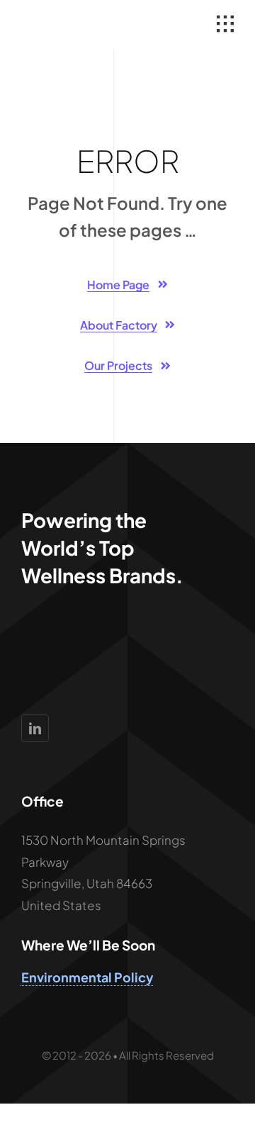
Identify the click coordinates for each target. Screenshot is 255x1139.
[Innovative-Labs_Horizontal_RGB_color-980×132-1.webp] (72, 23)
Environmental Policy (87, 977)
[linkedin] (35, 728)
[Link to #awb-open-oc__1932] (225, 24)
